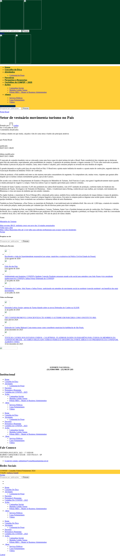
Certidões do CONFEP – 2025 (16, 392)
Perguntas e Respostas (13, 390)
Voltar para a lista (6, 228)
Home (7, 379)
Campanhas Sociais (16, 88)
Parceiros (8, 388)
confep (16, 125)
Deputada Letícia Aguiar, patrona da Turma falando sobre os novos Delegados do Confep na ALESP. (42, 308)
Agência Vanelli (12, 473)
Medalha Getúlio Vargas (18, 90)
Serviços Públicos (15, 98)
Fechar (2, 232)
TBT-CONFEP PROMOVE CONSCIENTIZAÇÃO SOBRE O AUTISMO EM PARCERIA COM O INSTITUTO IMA (50, 318)
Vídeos (12, 102)
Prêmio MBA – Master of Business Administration (28, 92)
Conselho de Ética (11, 382)
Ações (7, 394)
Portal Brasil (4, 112)
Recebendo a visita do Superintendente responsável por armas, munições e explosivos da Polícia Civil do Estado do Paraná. (50, 256)
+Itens (7, 403)
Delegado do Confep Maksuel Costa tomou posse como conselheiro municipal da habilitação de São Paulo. (44, 328)
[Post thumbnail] (7, 254)
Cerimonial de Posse (16, 75)
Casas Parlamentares (16, 100)
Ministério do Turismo (8, 222)
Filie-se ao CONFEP (7, 106)
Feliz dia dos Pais (11, 266)
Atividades (9, 384)
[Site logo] (12, 29)
